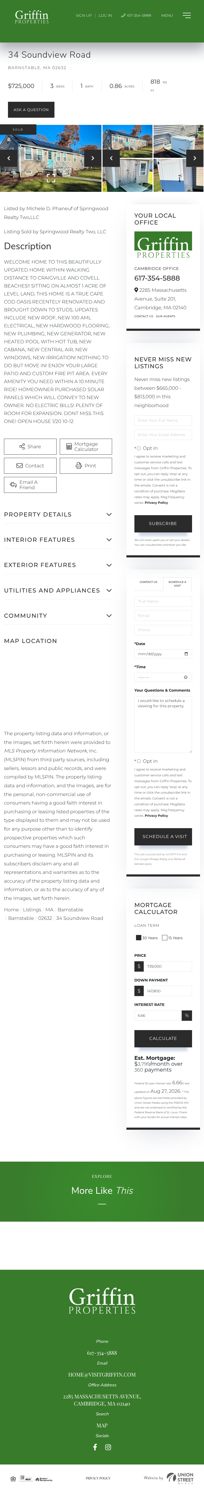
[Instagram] (108, 1447)
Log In (105, 15)
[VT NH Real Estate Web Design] (168, 1478)
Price (140, 955)
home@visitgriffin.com (102, 1374)
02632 (45, 918)
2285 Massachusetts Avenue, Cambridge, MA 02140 (102, 1400)
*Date (139, 643)
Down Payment (151, 980)
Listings (32, 910)
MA (49, 910)
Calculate (163, 1038)
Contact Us (143, 316)
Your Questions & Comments (162, 690)
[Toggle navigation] (176, 15)
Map (101, 1425)
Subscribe (163, 523)
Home (11, 910)
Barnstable (70, 910)
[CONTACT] (31, 110)
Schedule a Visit (177, 583)
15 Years (175, 938)
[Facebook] (95, 1447)
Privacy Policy (156, 503)
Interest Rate (149, 1004)
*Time (140, 666)
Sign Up (84, 15)
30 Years (150, 938)
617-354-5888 (138, 15)
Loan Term (147, 925)
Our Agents (165, 316)
